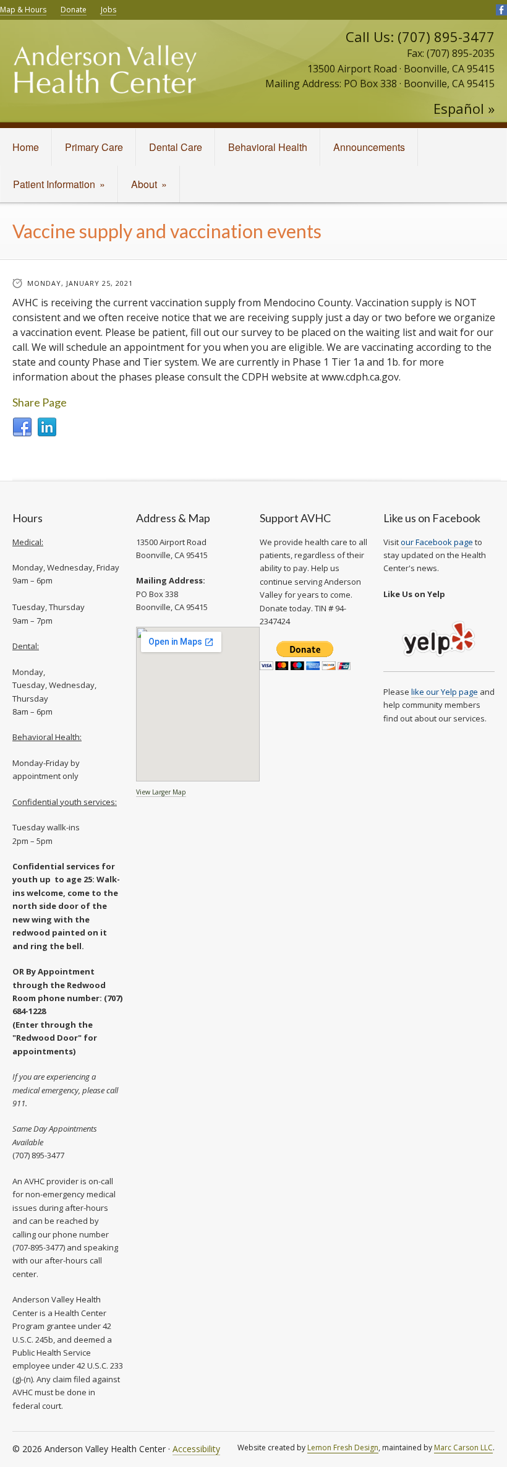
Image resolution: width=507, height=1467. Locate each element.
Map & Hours (23, 9)
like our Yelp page (444, 691)
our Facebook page (437, 542)
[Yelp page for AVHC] (439, 666)
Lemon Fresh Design (342, 1447)
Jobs (108, 9)
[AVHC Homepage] (105, 77)
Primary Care (94, 147)
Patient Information (59, 184)
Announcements (369, 147)
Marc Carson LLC (463, 1447)
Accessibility (196, 1449)
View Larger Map (161, 792)
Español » (464, 108)
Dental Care (175, 147)
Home (25, 147)
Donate (74, 9)
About (149, 184)
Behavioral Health (267, 147)
